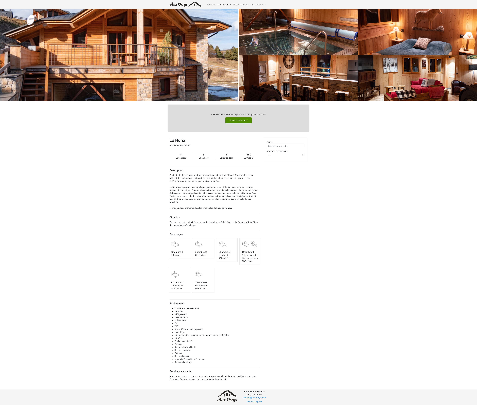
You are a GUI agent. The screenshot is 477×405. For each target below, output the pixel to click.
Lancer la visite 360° (238, 120)
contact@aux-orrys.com (254, 397)
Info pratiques (257, 4)
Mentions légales (254, 401)
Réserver (211, 4)
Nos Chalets (224, 4)
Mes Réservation (241, 4)
